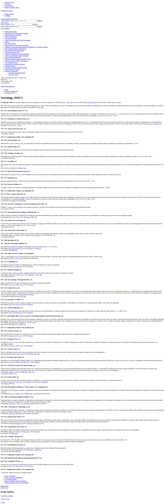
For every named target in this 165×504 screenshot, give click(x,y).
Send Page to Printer (7, 496)
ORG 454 (14, 433)
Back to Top (4, 488)
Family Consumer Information (14, 477)
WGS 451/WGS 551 (35, 423)
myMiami (7, 16)
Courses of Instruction (11, 71)
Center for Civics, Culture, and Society (16, 61)
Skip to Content (9, 2)
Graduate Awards (10, 66)
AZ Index (8, 4)
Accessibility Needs (11, 479)
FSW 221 (14, 168)
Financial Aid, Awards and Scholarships (17, 45)
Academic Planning (10, 38)
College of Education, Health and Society (17, 54)
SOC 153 (70, 102)
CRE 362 (14, 296)
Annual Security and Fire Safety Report (16, 483)
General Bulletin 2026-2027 (9, 19)
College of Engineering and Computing (16, 55)
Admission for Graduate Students (15, 64)
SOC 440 (40, 107)
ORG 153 (34, 217)
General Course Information (16, 73)
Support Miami (9, 14)
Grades (7, 42)
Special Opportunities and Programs (15, 49)
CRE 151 (38, 235)
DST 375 (14, 324)
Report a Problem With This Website (16, 481)
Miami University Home (12, 7)
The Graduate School (11, 62)
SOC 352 (37, 354)
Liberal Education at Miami (13, 35)
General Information (11, 31)
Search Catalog (5, 24)
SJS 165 (93, 102)
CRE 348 (14, 250)
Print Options (5, 22)
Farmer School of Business (13, 57)
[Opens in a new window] (7, 11)
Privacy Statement (10, 476)
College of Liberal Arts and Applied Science (18, 59)
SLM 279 (23, 201)
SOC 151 (62, 102)
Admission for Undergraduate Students (16, 33)
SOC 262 (26, 403)
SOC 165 (87, 102)
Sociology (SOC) (13, 74)
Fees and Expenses (10, 43)
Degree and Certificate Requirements (16, 68)
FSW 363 (116, 303)
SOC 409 (18, 413)
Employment (4, 486)
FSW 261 (45, 382)
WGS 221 (23, 168)
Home (6, 89)
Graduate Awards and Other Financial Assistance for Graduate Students (26, 47)
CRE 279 (14, 201)
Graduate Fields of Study (12, 69)
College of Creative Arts (12, 52)
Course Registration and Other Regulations (17, 40)
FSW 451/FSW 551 (17, 423)
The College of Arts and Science (14, 50)
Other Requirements (11, 37)
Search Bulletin (5, 21)
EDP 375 (22, 324)
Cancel (3, 502)
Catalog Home (9, 6)
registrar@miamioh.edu (8, 86)
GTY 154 (39, 275)
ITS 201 (26, 217)
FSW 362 (23, 296)
